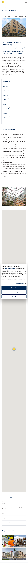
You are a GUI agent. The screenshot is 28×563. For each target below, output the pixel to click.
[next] (24, 183)
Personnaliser (13, 292)
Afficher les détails (19, 283)
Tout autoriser (14, 287)
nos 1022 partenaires (10, 268)
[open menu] (26, 2)
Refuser (14, 296)
